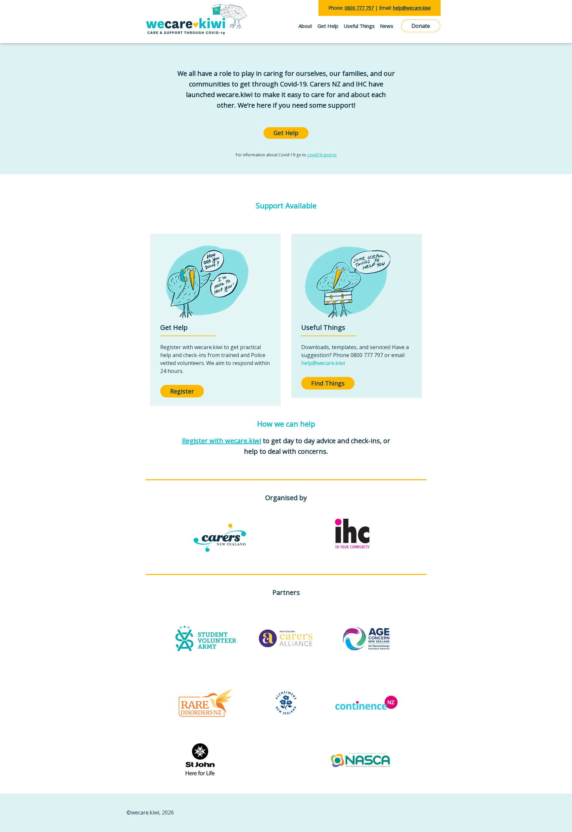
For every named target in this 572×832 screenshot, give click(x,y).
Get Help (327, 26)
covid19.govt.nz (322, 155)
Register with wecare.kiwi (221, 440)
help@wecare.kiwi (323, 363)
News (386, 26)
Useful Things (359, 26)
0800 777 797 (359, 8)
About (305, 26)
